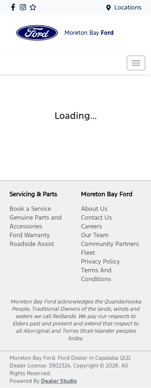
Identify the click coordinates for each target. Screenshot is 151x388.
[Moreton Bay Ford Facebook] (14, 7)
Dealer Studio (59, 380)
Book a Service (30, 209)
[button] (136, 63)
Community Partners (110, 244)
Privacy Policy (100, 261)
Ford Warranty (30, 235)
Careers (91, 226)
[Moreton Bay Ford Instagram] (24, 7)
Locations (127, 7)
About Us (94, 209)
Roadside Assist (32, 244)
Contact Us (96, 217)
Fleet (88, 253)
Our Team (94, 235)
